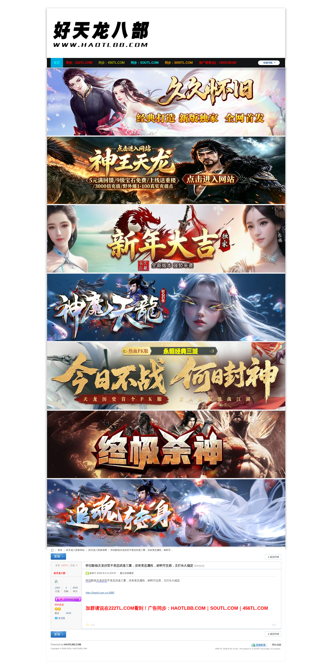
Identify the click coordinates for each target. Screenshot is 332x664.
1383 (57, 587)
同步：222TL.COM (79, 62)
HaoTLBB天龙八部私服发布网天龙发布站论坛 (52, 550)
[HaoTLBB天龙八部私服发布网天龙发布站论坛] (108, 55)
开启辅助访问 (280, 2)
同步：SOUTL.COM (145, 62)
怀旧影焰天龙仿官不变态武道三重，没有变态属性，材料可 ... (142, 550)
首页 (57, 62)
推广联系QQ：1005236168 (217, 62)
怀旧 (88, 580)
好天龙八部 (59, 573)
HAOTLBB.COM (72, 644)
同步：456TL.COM (111, 62)
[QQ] (258, 644)
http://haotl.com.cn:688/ (100, 592)
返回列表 (274, 557)
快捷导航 (268, 62)
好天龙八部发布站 (75, 550)
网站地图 (276, 644)
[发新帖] (58, 556)
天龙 (99, 580)
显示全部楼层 (127, 573)
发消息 (61, 618)
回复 (92, 625)
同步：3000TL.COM (179, 62)
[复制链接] (199, 565)
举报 (273, 625)
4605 (75, 587)
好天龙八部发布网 (97, 550)
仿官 (104, 580)
